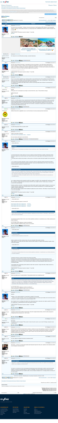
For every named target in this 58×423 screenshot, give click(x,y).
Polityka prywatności (37, 411)
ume (6, 17)
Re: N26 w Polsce (17, 25)
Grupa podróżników (27, 413)
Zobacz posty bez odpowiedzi (6, 6)
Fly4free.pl (6, 2)
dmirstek (24, 60)
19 (52, 20)
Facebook (25, 408)
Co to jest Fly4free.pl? (3, 408)
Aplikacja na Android (16, 411)
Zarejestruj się (9, 5)
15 (48, 20)
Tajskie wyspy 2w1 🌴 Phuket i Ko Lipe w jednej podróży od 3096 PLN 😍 (46, 50)
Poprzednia (44, 20)
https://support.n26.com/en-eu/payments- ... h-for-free (21, 203)
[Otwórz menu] (1, 1)
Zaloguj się (4, 5)
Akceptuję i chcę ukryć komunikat (51, 14)
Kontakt (1, 414)
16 (49, 20)
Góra (2, 36)
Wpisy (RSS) (14, 412)
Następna (54, 20)
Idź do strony (41, 20)
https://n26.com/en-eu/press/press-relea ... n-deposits (20, 134)
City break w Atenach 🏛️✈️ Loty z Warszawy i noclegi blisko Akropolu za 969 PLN (29, 49)
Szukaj (55, 5)
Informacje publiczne (37, 413)
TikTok (25, 411)
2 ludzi (24, 290)
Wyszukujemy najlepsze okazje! (51, 1)
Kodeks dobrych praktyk (38, 412)
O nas (35, 408)
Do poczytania (2, 413)
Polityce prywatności (13, 11)
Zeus (24, 106)
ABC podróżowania (3, 411)
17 (50, 20)
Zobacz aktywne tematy (14, 6)
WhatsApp (25, 412)
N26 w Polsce (5, 16)
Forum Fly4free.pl (15, 408)
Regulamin (51, 5)
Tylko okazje (2, 412)
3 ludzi (24, 225)
